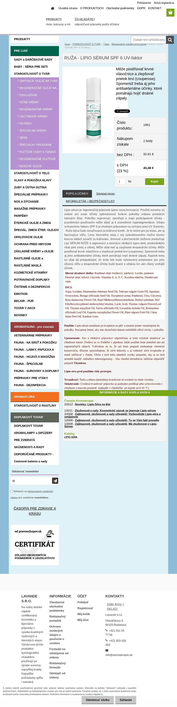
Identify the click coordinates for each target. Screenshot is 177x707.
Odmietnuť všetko (98, 700)
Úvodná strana (67, 8)
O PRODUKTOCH (92, 8)
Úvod (67, 44)
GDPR (141, 8)
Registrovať (85, 608)
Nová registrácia (164, 2)
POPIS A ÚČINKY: (77, 193)
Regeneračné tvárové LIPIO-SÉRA (129, 44)
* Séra (106, 44)
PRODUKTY (54, 19)
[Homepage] (50, 8)
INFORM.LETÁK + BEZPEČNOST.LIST (90, 201)
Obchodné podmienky (120, 8)
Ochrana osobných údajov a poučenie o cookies (56, 635)
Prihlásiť (83, 602)
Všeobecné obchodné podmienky (56, 606)
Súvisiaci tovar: (105, 193)
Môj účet (82, 620)
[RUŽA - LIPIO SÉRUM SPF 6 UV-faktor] (95, 68)
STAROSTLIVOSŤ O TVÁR (86, 44)
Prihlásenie (144, 2)
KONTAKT (154, 8)
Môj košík (83, 614)
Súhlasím (126, 700)
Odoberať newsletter (25, 471)
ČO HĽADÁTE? (85, 19)
